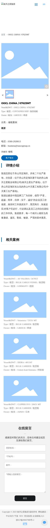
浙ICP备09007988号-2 (25, 520)
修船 (7, 151)
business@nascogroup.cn (19, 146)
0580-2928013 (14, 141)
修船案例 (12, 122)
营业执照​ (28, 516)
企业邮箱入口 (38, 516)
